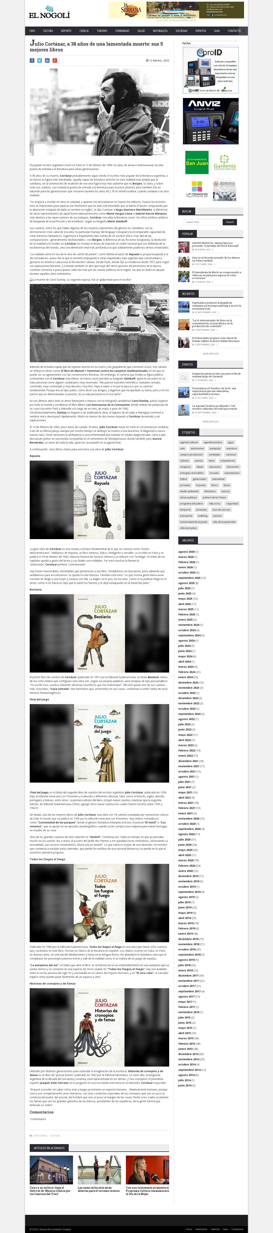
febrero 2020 (186, 865)
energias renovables (192, 473)
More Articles (211, 353)
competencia (227, 460)
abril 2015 (184, 1033)
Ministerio (210, 491)
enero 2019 (185, 933)
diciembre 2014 (188, 1054)
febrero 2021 (186, 808)
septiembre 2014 (189, 1070)
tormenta (201, 509)
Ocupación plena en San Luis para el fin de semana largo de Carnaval (216, 375)
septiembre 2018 (189, 954)
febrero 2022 (186, 750)
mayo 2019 (185, 913)
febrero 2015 (186, 1043)
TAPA (32, 31)
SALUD (141, 31)
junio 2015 (184, 1022)
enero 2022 (185, 755)
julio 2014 (184, 1080)
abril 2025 (184, 604)
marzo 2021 (186, 802)
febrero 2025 (186, 614)
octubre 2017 (187, 986)
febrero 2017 (186, 1007)
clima (211, 460)
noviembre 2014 (188, 1059)
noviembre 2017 (188, 980)
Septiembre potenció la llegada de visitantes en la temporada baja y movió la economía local (216, 305)
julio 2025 (184, 588)
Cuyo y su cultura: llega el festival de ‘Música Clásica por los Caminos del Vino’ (50, 1191)
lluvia (227, 485)
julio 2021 (184, 782)
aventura (231, 448)
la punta (201, 485)
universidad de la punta (193, 522)
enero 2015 (185, 1049)
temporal (185, 509)
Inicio (189, 1229)
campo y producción (191, 454)
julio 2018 (184, 965)
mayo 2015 (185, 1028)
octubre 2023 (187, 693)
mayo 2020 (185, 850)
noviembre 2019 (188, 881)
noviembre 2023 (188, 687)
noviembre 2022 (188, 703)
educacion (215, 466)
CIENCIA (84, 31)
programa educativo (191, 503)
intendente (218, 479)
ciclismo (184, 460)
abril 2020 (184, 855)
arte (182, 448)
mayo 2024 (185, 656)
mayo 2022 (185, 735)
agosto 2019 (186, 897)
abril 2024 (184, 661)
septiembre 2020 (189, 829)
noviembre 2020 (188, 818)
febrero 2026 (186, 562)
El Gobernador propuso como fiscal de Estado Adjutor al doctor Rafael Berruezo (216, 339)
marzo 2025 (186, 609)
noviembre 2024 (188, 625)
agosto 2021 (186, 776)
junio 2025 (184, 593)
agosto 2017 (186, 996)
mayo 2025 (185, 598)
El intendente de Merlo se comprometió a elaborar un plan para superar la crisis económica (216, 275)
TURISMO (102, 31)
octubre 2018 (187, 949)
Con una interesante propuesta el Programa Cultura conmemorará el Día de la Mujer (147, 1191)
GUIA (217, 31)
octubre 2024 (187, 630)
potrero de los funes (214, 497)
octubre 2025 (187, 572)
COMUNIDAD (122, 31)
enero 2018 (185, 970)
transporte (186, 515)
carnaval (231, 454)
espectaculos (232, 473)
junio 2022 (184, 729)
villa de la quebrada (224, 522)
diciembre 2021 (188, 761)
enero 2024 (185, 677)
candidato (214, 454)
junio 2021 (184, 787)
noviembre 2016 (188, 1012)
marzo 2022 (186, 745)
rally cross (214, 503)
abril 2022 (184, 740)
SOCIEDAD (181, 31)
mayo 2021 (185, 792)
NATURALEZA (160, 31)
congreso (185, 466)
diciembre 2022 (188, 698)
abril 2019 (184, 918)
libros (215, 485)
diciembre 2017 (188, 975)
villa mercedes (188, 528)
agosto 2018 (186, 959)
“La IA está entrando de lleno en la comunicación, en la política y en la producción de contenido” (212, 323)
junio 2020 (184, 844)
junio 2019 (184, 907)
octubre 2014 (187, 1064)
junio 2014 (184, 1085)
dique (200, 466)
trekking (202, 515)
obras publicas (188, 497)
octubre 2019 (187, 886)
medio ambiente (189, 491)
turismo (217, 515)
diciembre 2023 (188, 682)
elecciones (233, 466)
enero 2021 (185, 813)
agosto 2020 (186, 834)
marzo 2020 (186, 860)
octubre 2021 (187, 771)
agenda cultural (189, 442)
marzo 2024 (186, 666)
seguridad (232, 503)
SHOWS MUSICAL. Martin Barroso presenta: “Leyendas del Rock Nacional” (215, 244)
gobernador (199, 479)
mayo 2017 (185, 1001)
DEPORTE (66, 31)
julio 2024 (184, 645)
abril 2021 (184, 797)
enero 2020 (185, 871)
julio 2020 (184, 839)
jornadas (185, 485)
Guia (225, 1229)
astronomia (197, 448)
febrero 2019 (186, 928)
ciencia (199, 460)
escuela (214, 473)
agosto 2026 (186, 551)
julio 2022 (184, 724)
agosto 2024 (186, 640)
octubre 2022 (187, 708)
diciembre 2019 (188, 876)
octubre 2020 (187, 823)
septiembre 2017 (189, 991)
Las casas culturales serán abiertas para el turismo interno (99, 1189)
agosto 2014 (186, 1075)
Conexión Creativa (61, 1229)
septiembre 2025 (189, 578)
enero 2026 (185, 567)
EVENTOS (201, 31)
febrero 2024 (186, 672)
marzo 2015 (186, 1038)
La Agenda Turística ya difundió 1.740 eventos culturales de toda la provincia (214, 407)
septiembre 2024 (189, 635)
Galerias (215, 1229)
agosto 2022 (186, 719)
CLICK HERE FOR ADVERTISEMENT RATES (176, 20)
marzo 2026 (186, 557)
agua (231, 442)
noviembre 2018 (188, 944)
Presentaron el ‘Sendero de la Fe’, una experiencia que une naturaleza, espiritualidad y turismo (214, 391)
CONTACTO (234, 31)
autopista (215, 448)
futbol (183, 479)
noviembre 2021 (188, 766)
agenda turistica (213, 442)
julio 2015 (184, 1017)
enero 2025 (185, 619)
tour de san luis (221, 509)
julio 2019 (184, 902)
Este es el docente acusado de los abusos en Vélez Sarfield (216, 259)
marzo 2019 (186, 923)
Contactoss (237, 1229)
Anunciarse (201, 1229)
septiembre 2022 (189, 714)
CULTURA (48, 31)
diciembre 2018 (188, 939)
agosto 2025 (186, 583)
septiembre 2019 (189, 892)
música (226, 491)
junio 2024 (184, 651)
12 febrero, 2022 (158, 60)
